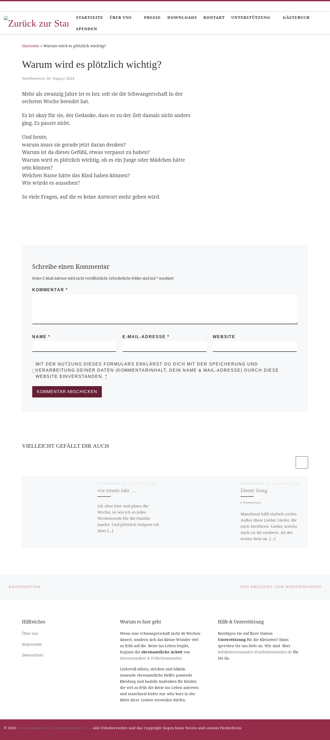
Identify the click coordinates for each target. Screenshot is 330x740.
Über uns (30, 633)
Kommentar (50, 290)
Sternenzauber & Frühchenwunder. (151, 658)
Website (224, 337)
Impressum (32, 644)
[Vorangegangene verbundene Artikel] (288, 462)
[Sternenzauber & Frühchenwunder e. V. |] (36, 22)
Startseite (30, 45)
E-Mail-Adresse (145, 337)
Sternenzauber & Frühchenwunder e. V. (53, 728)
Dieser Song (254, 490)
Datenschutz (32, 655)
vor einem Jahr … (116, 490)
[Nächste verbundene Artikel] (302, 462)
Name (41, 337)
